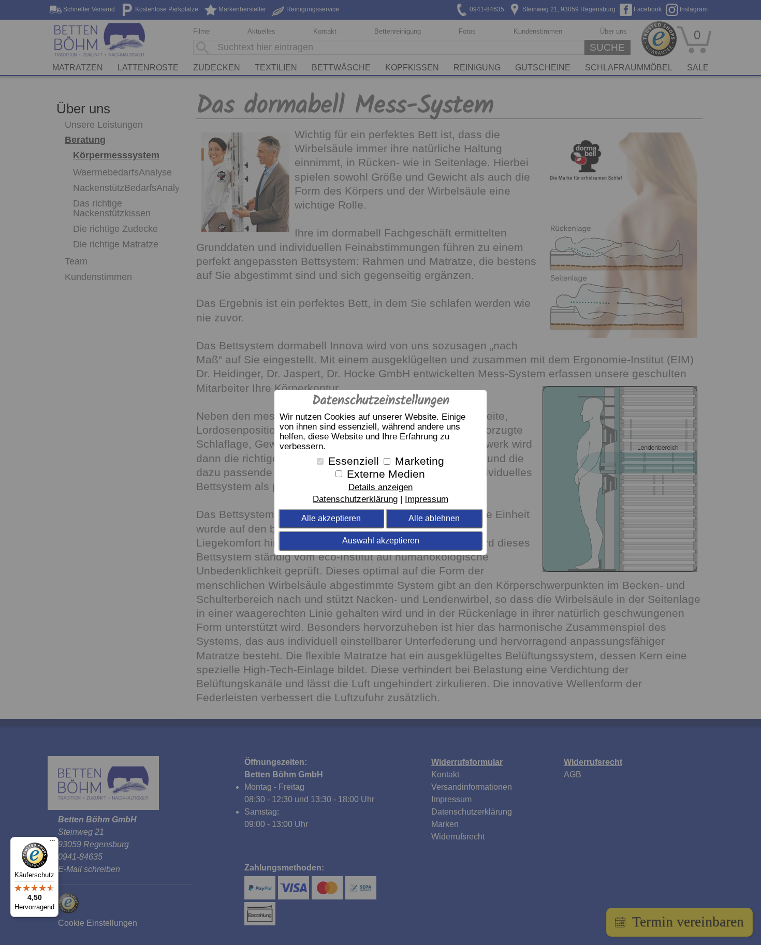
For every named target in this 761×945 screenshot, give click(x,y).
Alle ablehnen (434, 518)
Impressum (426, 499)
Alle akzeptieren (331, 518)
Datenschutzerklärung (355, 499)
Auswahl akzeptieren (380, 540)
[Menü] (52, 843)
